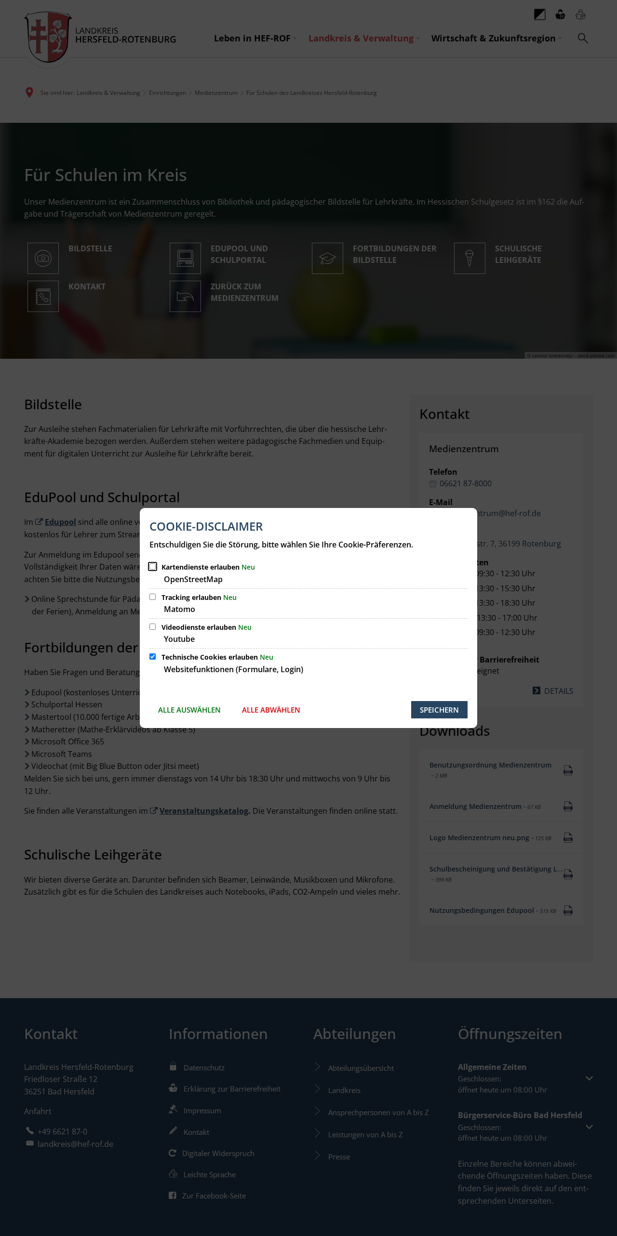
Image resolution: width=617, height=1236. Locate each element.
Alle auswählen (189, 710)
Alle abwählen (271, 710)
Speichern (439, 710)
